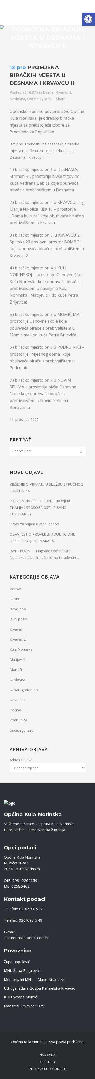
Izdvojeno (18, 609)
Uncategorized (21, 730)
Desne (48, 92)
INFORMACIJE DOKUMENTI (47, 1069)
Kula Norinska (21, 649)
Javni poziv (18, 619)
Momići (16, 669)
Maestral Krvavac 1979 (24, 1005)
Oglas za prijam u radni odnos (34, 524)
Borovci (16, 588)
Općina (33, 98)
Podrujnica (18, 720)
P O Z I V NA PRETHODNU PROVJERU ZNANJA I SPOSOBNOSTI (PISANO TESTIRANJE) (41, 507)
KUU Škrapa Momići (21, 996)
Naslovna (17, 98)
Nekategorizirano (24, 689)
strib (48, 98)
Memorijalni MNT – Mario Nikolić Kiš (34, 979)
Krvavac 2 (63, 92)
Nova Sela (18, 699)
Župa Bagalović (17, 961)
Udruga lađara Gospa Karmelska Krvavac (39, 988)
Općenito (47, 1062)
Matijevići (17, 659)
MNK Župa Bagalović (22, 970)
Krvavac (16, 629)
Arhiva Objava (21, 759)
